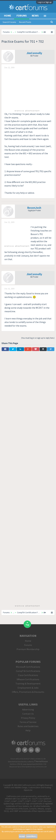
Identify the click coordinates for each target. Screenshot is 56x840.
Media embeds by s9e (38, 759)
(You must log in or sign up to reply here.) (38, 338)
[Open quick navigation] (52, 32)
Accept (22, 836)
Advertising (28, 709)
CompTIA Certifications (28, 670)
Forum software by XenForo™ (20, 759)
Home (7, 15)
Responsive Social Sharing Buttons (21, 767)
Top (27, 625)
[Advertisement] (26, 89)
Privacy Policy (28, 717)
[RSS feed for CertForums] (37, 749)
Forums (22, 15)
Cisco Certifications (28, 675)
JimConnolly (34, 53)
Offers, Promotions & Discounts (28, 691)
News (35, 15)
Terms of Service (28, 722)
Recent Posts (25, 22)
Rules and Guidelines (28, 726)
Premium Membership (28, 649)
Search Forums (9, 22)
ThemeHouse (41, 761)
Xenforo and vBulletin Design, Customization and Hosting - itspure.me (28, 788)
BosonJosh (34, 207)
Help (28, 730)
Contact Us (28, 713)
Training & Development (28, 683)
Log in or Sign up (45, 2)
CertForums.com (41, 767)
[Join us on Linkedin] (31, 749)
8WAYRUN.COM (41, 764)
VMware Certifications (28, 679)
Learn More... (31, 836)
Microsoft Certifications (28, 666)
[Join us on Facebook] (18, 749)
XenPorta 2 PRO (15, 764)
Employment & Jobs (28, 687)
